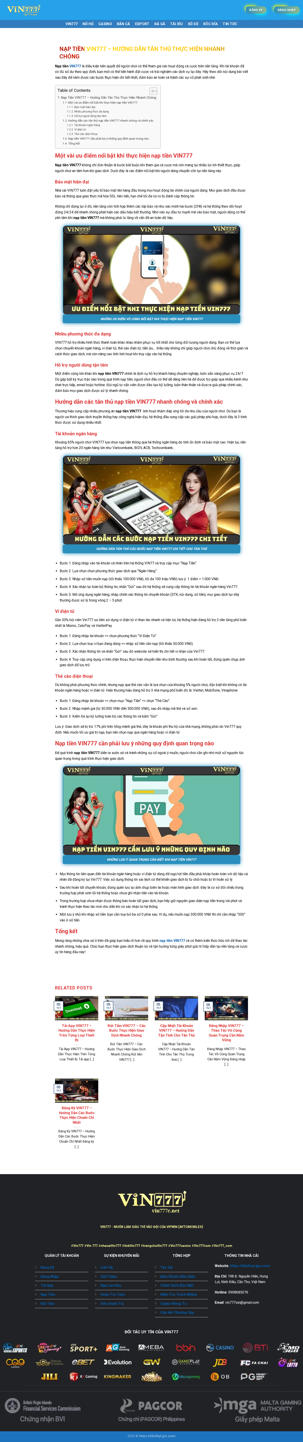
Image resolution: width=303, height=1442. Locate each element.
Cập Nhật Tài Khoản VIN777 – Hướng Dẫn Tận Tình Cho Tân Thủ (176, 1030)
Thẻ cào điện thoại (85, 134)
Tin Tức (230, 24)
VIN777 (72, 24)
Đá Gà (159, 24)
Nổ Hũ (88, 24)
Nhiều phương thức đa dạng (91, 111)
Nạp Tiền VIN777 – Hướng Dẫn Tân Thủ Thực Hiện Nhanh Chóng (108, 98)
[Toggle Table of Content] (151, 91)
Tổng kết (74, 143)
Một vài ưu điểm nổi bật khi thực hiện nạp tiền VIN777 (103, 102)
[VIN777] (25, 10)
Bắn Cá (123, 24)
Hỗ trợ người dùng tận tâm (90, 116)
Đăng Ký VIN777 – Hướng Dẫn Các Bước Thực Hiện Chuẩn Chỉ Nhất (76, 1115)
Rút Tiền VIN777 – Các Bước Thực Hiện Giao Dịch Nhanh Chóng (127, 1030)
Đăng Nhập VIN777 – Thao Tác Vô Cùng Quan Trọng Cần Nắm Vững (226, 1033)
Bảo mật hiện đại (84, 107)
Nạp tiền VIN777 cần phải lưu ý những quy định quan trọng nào (108, 138)
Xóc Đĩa (210, 24)
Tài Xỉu (176, 24)
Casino (105, 24)
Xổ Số (193, 24)
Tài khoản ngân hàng (87, 125)
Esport (142, 24)
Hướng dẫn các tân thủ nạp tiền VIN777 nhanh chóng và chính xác (110, 120)
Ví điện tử (80, 129)
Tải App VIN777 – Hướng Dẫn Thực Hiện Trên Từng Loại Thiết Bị (77, 1033)
